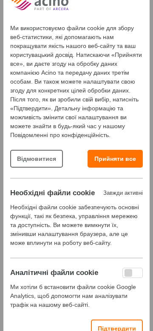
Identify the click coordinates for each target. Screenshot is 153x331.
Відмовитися (36, 158)
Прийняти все (115, 158)
